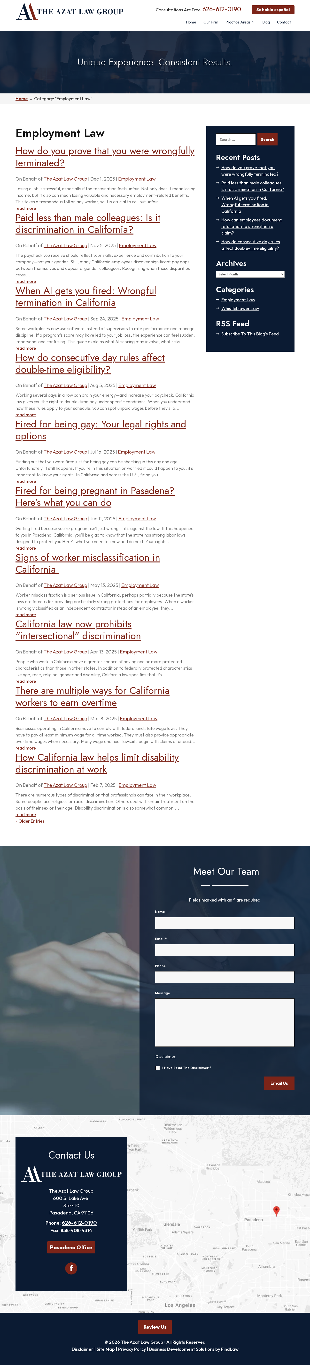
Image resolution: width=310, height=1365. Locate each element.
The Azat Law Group (65, 179)
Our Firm (210, 22)
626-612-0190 (221, 9)
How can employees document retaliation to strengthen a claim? (251, 226)
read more (26, 208)
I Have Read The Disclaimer (186, 1068)
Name (160, 912)
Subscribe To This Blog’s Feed (250, 334)
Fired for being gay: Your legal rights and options (101, 430)
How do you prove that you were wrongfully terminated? (105, 157)
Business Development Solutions (181, 1349)
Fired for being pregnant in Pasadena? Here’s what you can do (95, 496)
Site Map (106, 1349)
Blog (266, 22)
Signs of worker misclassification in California (88, 563)
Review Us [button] (155, 1327)
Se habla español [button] (273, 9)
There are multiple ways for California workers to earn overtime (93, 696)
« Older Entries (30, 821)
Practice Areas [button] (237, 22)
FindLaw (230, 1349)
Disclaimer (165, 1056)
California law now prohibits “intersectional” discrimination (78, 630)
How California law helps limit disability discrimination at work (97, 763)
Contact (284, 22)
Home (191, 22)
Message (162, 993)
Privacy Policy (132, 1349)
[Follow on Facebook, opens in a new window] (71, 1268)
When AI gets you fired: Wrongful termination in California (86, 296)
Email (161, 939)
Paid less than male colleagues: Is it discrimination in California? (88, 223)
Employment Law (137, 179)
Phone (160, 966)
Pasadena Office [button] (71, 1247)
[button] (305, 1330)
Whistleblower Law (240, 308)
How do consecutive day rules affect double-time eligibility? (90, 363)
